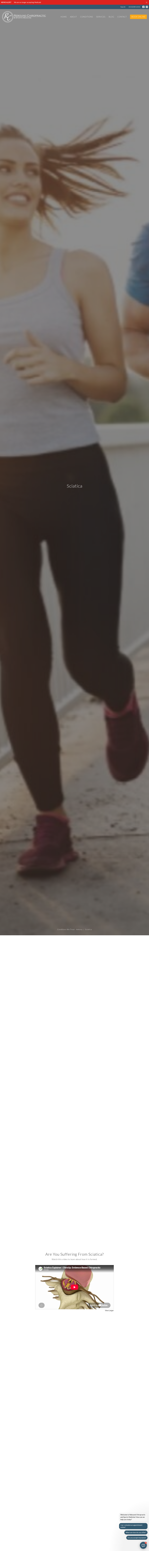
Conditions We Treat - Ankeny (69, 929)
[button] (143, 1545)
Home (64, 17)
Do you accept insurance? (137, 1538)
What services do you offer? (136, 1532)
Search (123, 7)
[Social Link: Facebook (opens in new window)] (143, 7)
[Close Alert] (146, 2)
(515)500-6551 (134, 7)
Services (100, 17)
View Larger (109, 1310)
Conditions (86, 17)
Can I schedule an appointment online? (131, 1526)
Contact (122, 17)
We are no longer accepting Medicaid (27, 2)
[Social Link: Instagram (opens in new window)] (147, 7)
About (73, 17)
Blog (111, 17)
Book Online (138, 17)
